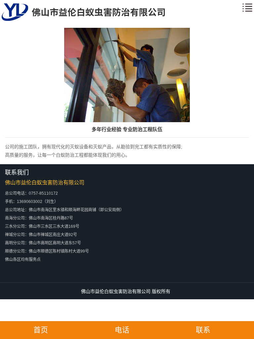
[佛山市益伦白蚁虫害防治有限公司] (83, 19)
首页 (40, 330)
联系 (203, 330)
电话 (122, 330)
